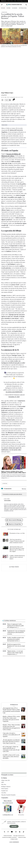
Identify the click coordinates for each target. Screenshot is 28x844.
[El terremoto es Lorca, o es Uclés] (5, 534)
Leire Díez (3, 792)
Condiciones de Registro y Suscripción (9, 837)
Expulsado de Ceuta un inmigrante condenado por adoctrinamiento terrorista (16, 632)
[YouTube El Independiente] (12, 831)
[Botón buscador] (26, 4)
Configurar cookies (14, 839)
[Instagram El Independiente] (15, 831)
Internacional (23, 8)
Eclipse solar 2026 (5, 780)
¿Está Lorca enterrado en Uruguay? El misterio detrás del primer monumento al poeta (17, 541)
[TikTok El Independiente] (23, 832)
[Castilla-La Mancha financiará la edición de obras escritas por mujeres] (5, 557)
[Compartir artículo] (2, 100)
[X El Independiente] (4, 831)
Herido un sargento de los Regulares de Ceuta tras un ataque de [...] (16, 646)
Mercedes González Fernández (8, 795)
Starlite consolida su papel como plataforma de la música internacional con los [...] (15, 639)
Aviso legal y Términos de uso (18, 835)
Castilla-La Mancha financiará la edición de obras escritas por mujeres (17, 557)
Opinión (3, 8)
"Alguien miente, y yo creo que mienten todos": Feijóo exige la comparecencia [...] (15, 652)
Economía (14, 8)
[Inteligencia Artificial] (8, 812)
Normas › (24, 488)
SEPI (2, 782)
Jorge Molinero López (7, 92)
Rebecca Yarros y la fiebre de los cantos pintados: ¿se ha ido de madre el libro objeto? (13, 472)
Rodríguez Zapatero (5, 786)
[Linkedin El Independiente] (19, 831)
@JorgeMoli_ (4, 95)
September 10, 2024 (14, 396)
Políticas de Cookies (22, 837)
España (9, 8)
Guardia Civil (4, 790)
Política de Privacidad (8, 835)
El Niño (15, 0)
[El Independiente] (14, 4)
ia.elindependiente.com (8, 814)
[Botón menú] (2, 4)
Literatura (4, 12)
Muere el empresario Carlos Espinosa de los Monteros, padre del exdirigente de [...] (15, 625)
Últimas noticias (10, 0)
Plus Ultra (3, 784)
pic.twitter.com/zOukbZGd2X (14, 391)
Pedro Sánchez (4, 788)
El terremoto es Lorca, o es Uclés (17, 533)
